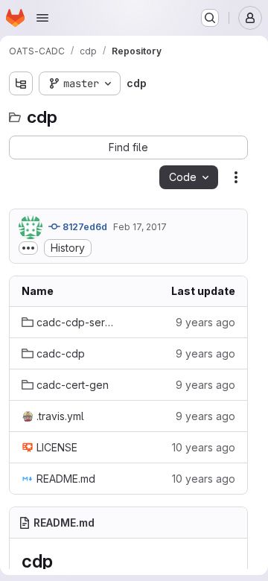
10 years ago (203, 447)
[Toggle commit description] (28, 248)
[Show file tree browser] (21, 83)
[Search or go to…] (210, 18)
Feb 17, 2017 (140, 226)
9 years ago (205, 322)
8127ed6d (83, 226)
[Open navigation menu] (42, 18)
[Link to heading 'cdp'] (61, 561)
